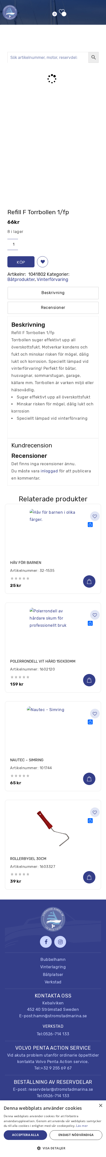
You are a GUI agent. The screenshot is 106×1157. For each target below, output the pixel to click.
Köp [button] (89, 581)
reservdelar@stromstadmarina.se (61, 1089)
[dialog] (53, 1128)
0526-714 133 (56, 1034)
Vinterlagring (53, 967)
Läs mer (82, 1126)
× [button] (100, 1106)
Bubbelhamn (53, 959)
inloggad (49, 471)
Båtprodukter (21, 279)
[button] (42, 261)
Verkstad (53, 982)
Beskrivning (53, 292)
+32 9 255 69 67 (56, 1068)
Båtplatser (53, 974)
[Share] (90, 524)
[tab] (53, 293)
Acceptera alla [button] (25, 1135)
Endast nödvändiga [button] (76, 1135)
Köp (21, 262)
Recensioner (53, 307)
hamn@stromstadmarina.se (60, 1016)
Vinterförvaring (52, 279)
